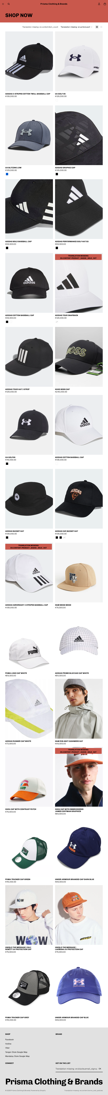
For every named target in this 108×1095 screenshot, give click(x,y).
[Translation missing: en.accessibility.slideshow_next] (49, 61)
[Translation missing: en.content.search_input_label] (9, 4)
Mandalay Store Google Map (17, 1056)
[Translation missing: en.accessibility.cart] (105, 4)
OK (100, 1069)
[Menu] (3, 4)
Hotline (8, 1043)
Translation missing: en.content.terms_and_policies (83, 1090)
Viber (7, 1048)
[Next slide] (49, 915)
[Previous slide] (9, 915)
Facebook (9, 1039)
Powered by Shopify (38, 1090)
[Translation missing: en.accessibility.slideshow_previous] (9, 61)
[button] (76, 27)
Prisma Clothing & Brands (20, 1090)
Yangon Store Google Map (16, 1052)
